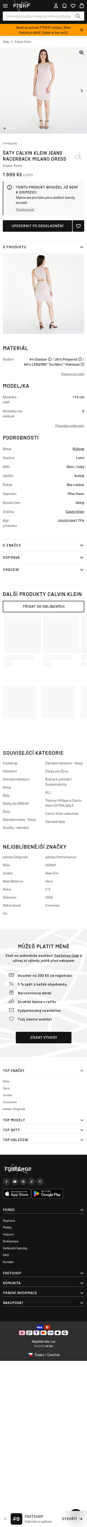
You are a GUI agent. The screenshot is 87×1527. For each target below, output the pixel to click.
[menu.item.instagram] (23, 1181)
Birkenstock (12, 905)
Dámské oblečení (16, 779)
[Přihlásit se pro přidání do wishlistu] (78, 226)
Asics (7, 889)
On (5, 913)
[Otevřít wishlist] (73, 5)
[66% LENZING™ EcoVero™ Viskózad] (82, 364)
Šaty (6, 795)
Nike (6, 865)
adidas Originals (15, 857)
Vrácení (11, 569)
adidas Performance (60, 857)
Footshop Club (66, 955)
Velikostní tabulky (15, 1248)
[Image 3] (14, 128)
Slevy (7, 787)
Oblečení (10, 771)
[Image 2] (9, 128)
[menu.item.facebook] (6, 1181)
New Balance (13, 881)
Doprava (11, 557)
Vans (49, 881)
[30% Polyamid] (80, 359)
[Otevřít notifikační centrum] (64, 5)
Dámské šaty (55, 821)
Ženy (6, 811)
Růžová (78, 448)
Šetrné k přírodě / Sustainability (58, 782)
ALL (48, 792)
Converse (52, 905)
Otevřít (69, 1519)
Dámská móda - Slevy (19, 819)
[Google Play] (47, 1193)
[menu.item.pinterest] (40, 1181)
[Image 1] (4, 128)
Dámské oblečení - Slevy (64, 763)
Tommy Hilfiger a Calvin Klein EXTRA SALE (63, 803)
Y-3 (47, 889)
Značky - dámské (16, 827)
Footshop (10, 763)
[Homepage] (43, 1169)
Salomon (9, 897)
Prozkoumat (25, 209)
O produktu (14, 247)
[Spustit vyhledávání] (78, 16)
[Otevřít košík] (81, 5)
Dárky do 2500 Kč (16, 803)
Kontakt (8, 1262)
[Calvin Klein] (78, 156)
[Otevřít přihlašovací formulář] (55, 5)
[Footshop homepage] (23, 6)
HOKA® (51, 865)
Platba (7, 1227)
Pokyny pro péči (72, 374)
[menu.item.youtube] (15, 1181)
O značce (12, 545)
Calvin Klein (75, 511)
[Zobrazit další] (81, 90)
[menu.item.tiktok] (31, 1181)
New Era (51, 873)
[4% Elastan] (50, 359)
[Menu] (5, 5)
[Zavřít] (81, 30)
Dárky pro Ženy (56, 771)
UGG (49, 897)
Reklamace (11, 1241)
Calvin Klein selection (61, 813)
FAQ (6, 1255)
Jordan (8, 873)
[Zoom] (81, 52)
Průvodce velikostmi (69, 425)
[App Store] (17, 1193)
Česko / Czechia (47, 1354)
